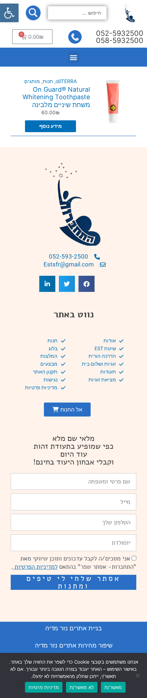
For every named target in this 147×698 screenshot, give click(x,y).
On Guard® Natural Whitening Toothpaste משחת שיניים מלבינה (56, 97)
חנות (48, 81)
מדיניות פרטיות (44, 687)
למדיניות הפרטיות (35, 567)
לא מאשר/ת (82, 687)
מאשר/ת (113, 687)
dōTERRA (66, 81)
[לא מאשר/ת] (138, 675)
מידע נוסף (50, 126)
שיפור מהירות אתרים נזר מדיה (73, 645)
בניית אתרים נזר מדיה (73, 628)
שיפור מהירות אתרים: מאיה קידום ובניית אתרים (73, 599)
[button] (9, 13)
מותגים (32, 81)
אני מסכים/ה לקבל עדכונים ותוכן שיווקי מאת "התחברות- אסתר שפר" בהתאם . (73, 562)
